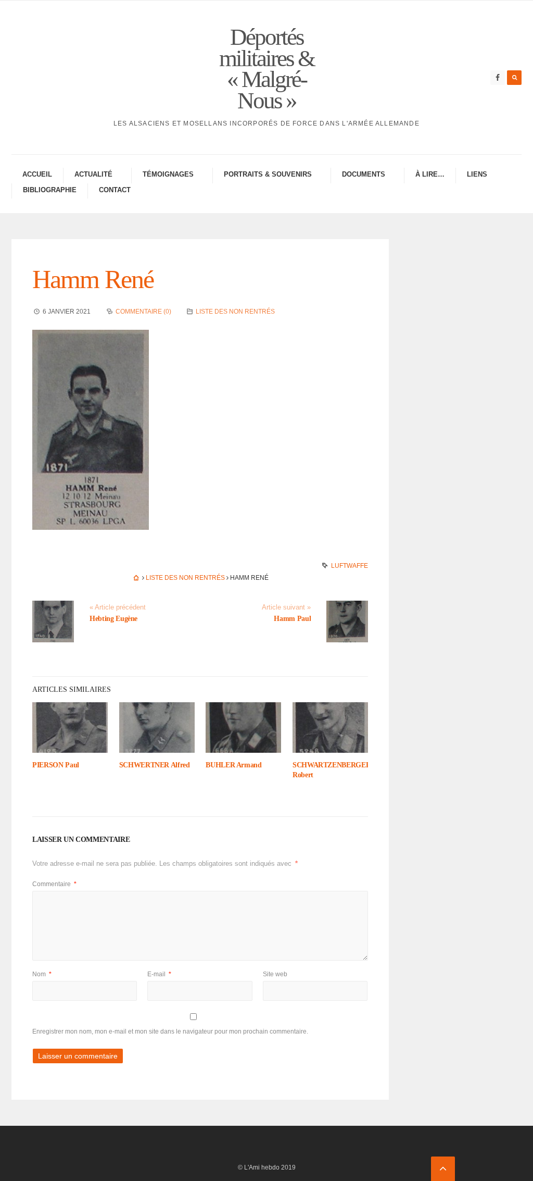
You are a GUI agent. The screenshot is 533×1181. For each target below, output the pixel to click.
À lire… (430, 174)
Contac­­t (115, 190)
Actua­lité (93, 174)
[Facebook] (497, 77)
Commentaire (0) (143, 311)
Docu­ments (363, 174)
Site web (275, 974)
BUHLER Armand (233, 765)
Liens (477, 174)
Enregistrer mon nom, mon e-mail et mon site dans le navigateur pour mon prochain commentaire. (170, 1031)
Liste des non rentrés (235, 311)
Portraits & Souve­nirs (268, 174)
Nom (42, 974)
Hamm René (93, 279)
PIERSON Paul (55, 765)
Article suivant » (286, 607)
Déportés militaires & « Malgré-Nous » (266, 69)
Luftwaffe (349, 565)
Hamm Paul (292, 619)
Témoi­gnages (168, 174)
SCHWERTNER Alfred (154, 765)
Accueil (37, 174)
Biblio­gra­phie (50, 190)
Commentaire (54, 884)
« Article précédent (118, 607)
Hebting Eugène (113, 619)
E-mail (159, 974)
